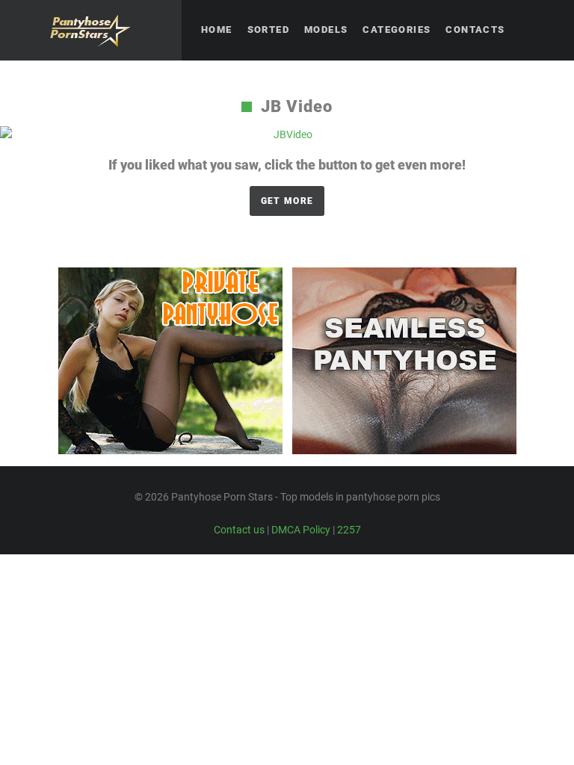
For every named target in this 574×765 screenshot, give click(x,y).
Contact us (239, 530)
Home (216, 29)
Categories (396, 29)
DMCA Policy (300, 530)
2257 (349, 530)
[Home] (91, 30)
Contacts (474, 29)
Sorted (268, 29)
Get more (287, 201)
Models (326, 29)
